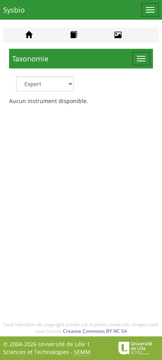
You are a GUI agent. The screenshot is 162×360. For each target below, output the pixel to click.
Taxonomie (30, 58)
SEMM (82, 352)
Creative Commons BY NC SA (95, 331)
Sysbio (14, 10)
